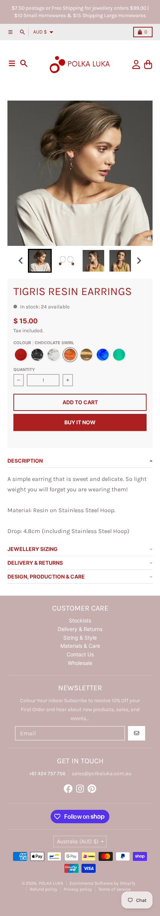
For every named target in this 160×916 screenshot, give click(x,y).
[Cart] (148, 64)
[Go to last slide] (21, 260)
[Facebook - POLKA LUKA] (68, 788)
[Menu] (11, 63)
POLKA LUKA (51, 883)
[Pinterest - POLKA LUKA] (91, 788)
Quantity (24, 369)
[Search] (23, 63)
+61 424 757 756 (47, 773)
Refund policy (43, 889)
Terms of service (114, 889)
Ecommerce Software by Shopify (102, 883)
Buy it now (80, 422)
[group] (40, 261)
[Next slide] (139, 260)
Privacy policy (78, 889)
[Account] (136, 64)
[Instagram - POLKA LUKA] (80, 788)
